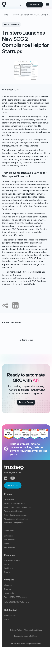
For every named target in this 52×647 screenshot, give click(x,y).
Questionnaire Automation (16, 519)
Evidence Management (14, 503)
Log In (6, 619)
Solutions (9, 530)
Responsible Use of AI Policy (26, 636)
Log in (20, 4)
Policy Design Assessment (15, 515)
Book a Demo (10, 615)
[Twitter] (13, 478)
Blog (6, 14)
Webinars (8, 568)
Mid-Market (9, 539)
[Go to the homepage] (4, 5)
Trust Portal (9, 593)
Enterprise (8, 536)
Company (9, 580)
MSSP (6, 543)
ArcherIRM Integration (14, 522)
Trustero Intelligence (13, 511)
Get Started (10, 610)
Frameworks (9, 547)
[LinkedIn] (7, 478)
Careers (7, 589)
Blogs (6, 564)
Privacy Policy (16, 630)
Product (8, 494)
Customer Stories (12, 560)
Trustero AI (9, 499)
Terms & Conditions (33, 630)
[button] (47, 4)
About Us (8, 585)
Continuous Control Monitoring (17, 507)
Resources (9, 555)
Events (7, 572)
